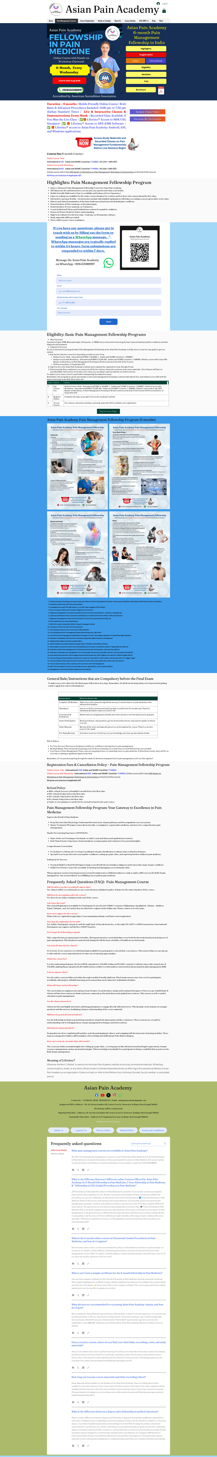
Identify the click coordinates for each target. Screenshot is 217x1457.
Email (59, 286)
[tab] (59, 1150)
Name (59, 275)
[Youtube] (102, 1095)
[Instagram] (114, 1095)
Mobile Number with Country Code (70, 297)
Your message (62, 308)
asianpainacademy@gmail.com (132, 1100)
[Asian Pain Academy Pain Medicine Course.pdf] (161, 90)
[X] (108, 1095)
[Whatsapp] (120, 1095)
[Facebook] (97, 1095)
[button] (164, 10)
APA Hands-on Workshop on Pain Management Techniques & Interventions (101, 172)
